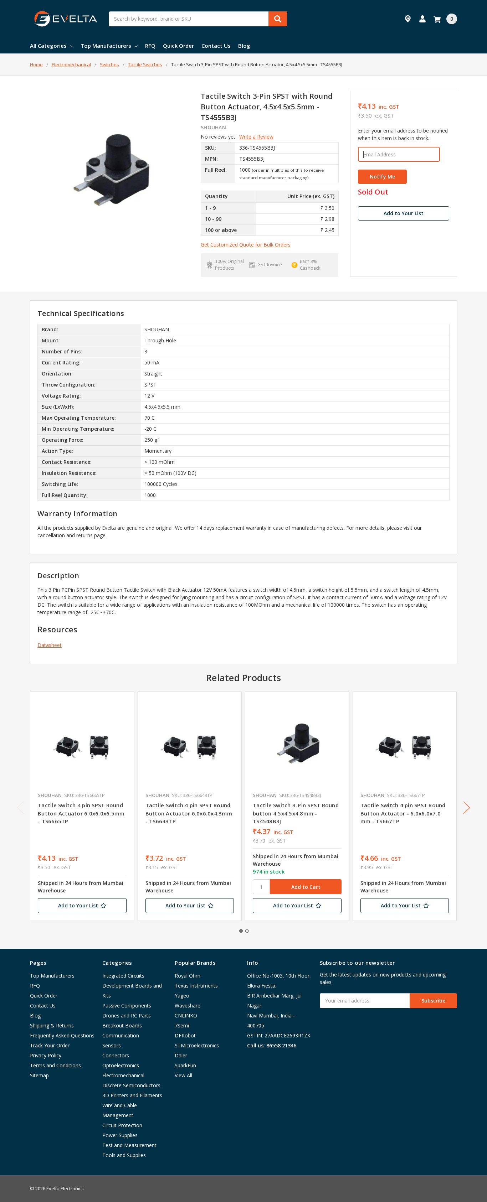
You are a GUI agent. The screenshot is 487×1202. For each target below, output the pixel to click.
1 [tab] (241, 931)
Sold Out (373, 192)
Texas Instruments (196, 985)
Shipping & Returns (52, 1025)
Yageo (182, 995)
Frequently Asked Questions (62, 1035)
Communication (120, 1035)
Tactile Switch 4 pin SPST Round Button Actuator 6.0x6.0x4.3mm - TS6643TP (188, 813)
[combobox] (198, 18)
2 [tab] (247, 931)
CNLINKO (186, 1015)
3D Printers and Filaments (132, 1095)
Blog (244, 45)
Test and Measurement (129, 1145)
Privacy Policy (45, 1055)
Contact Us (216, 45)
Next (467, 807)
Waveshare (187, 1005)
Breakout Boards (122, 1025)
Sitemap (39, 1075)
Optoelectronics (120, 1065)
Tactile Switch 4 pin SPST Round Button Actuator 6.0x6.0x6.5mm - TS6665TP (81, 813)
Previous (20, 807)
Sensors (111, 1045)
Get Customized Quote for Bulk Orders (246, 244)
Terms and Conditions (55, 1065)
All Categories (48, 45)
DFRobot (185, 1035)
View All (183, 1075)
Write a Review (256, 136)
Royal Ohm (187, 975)
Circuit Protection (122, 1125)
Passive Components (126, 1005)
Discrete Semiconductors (131, 1085)
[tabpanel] (82, 806)
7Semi (182, 1025)
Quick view (82, 743)
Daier (181, 1055)
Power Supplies (120, 1135)
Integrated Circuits (123, 975)
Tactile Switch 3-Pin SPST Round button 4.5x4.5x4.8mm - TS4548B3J (296, 813)
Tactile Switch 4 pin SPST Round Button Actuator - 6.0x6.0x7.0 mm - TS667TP (403, 813)
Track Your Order (50, 1045)
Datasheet (49, 645)
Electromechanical (123, 1075)
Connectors (115, 1055)
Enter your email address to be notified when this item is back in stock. (403, 134)
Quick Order (178, 45)
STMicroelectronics (197, 1045)
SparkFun (185, 1065)
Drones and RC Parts (126, 1015)
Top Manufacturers (106, 45)
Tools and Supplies (124, 1155)
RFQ (150, 45)
